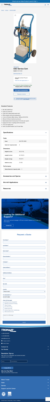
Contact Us (8, 225)
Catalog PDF (7, 367)
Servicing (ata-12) (17, 73)
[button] (2, 4)
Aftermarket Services (9, 311)
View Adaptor (26, 99)
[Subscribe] (35, 361)
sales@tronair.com (5, 338)
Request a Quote (21, 94)
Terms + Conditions (16, 400)
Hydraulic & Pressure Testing (11, 303)
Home (2, 10)
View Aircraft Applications (21, 80)
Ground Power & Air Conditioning (12, 310)
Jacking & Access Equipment (11, 302)
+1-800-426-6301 (5, 333)
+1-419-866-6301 (5, 335)
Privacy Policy (10, 400)
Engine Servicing (8, 308)
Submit (24, 322)
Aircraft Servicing (8, 306)
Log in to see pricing (22, 90)
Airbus (6, 10)
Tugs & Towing (8, 305)
